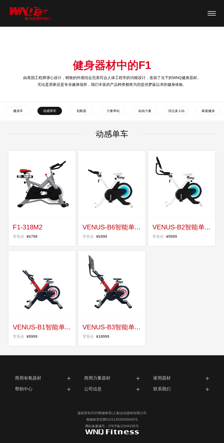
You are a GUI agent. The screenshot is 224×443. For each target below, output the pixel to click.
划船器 (81, 111)
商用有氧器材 (43, 378)
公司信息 (112, 389)
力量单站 (113, 111)
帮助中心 (43, 389)
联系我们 (181, 389)
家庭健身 (208, 111)
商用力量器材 (112, 378)
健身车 (18, 111)
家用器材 (181, 378)
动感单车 (49, 111)
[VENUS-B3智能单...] (111, 284)
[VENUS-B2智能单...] (181, 184)
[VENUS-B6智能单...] (111, 184)
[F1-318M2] (42, 184)
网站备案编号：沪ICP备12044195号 (112, 426)
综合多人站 (176, 111)
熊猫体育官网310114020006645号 (112, 419)
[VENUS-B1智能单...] (42, 284)
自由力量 (144, 111)
